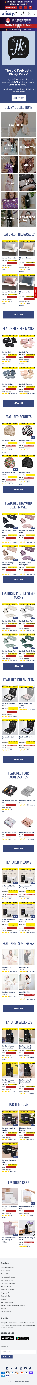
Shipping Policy (6, 1293)
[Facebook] (7, 1368)
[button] (16, 14)
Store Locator (6, 1312)
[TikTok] (30, 1368)
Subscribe (7, 1356)
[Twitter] (11, 1368)
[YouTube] (25, 1368)
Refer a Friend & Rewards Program (13, 1305)
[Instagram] (21, 1368)
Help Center (5, 1271)
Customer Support (7, 1268)
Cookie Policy (6, 1296)
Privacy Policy (6, 1286)
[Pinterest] (16, 1368)
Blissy (14, 1382)
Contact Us (5, 1274)
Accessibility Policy (8, 1302)
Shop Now (19, 98)
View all (18, 489)
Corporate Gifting (7, 1280)
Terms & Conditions (8, 1283)
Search (3, 1309)
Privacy (4, 1299)
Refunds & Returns (8, 1290)
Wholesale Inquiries (8, 1277)
